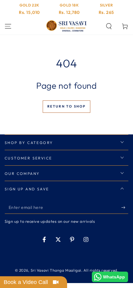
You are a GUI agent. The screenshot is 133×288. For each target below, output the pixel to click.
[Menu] (8, 26)
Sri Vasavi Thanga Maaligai (56, 270)
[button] (109, 26)
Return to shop (66, 106)
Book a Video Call (26, 282)
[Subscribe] (124, 207)
